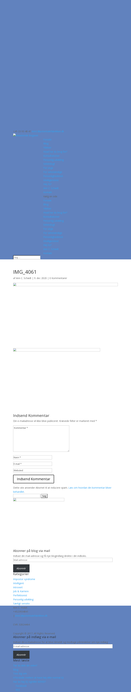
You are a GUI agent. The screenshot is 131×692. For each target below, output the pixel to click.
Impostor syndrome (24, 579)
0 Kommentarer (58, 278)
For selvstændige (52, 172)
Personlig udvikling (53, 159)
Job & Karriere (21, 591)
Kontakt (47, 192)
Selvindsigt (49, 163)
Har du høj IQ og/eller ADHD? (29, 681)
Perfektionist (20, 595)
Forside (47, 139)
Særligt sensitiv (21, 603)
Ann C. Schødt (51, 188)
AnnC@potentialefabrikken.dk (31, 615)
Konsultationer (51, 155)
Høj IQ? (47, 184)
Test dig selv (20, 673)
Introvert (18, 587)
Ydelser (47, 147)
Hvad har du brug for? (55, 151)
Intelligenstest (51, 180)
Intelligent (18, 583)
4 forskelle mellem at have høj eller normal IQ (38, 677)
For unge (48, 167)
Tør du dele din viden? (25, 665)
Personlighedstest (53, 176)
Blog (45, 143)
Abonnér (21, 568)
